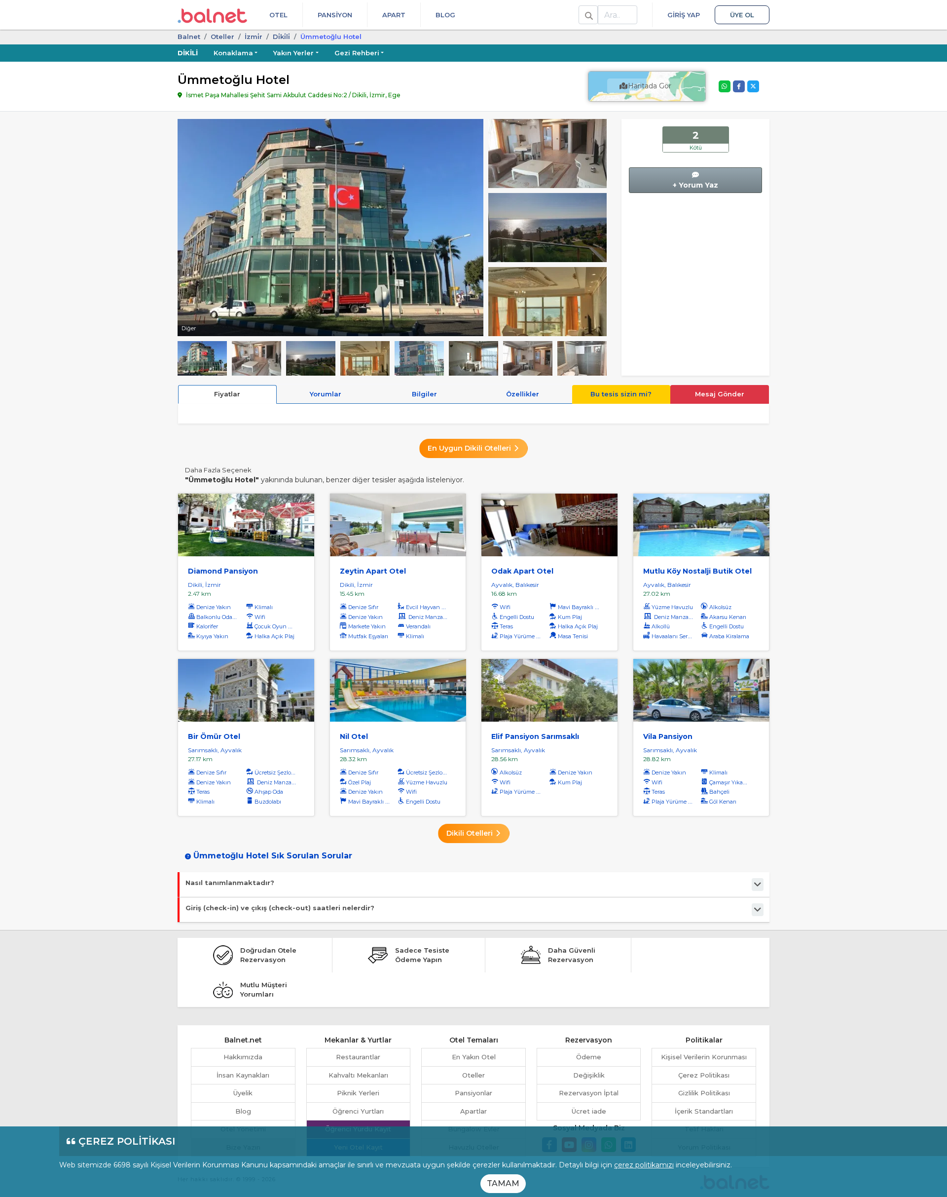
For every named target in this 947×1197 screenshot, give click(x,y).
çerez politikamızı (644, 1164)
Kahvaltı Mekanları (358, 1075)
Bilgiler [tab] (424, 394)
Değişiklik (589, 1075)
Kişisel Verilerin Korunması (704, 1057)
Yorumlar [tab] (325, 394)
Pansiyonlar (473, 1093)
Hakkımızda (242, 1057)
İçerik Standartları (704, 1111)
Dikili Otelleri (470, 833)
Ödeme (588, 1057)
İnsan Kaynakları (243, 1075)
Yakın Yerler (293, 53)
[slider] (547, 152)
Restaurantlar (358, 1057)
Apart (393, 15)
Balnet (189, 36)
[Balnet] (212, 15)
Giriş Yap (683, 15)
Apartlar (473, 1111)
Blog (445, 15)
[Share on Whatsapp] (724, 86)
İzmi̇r (253, 36)
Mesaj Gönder (719, 394)
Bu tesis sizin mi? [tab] (621, 394)
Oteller (222, 36)
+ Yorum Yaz (695, 185)
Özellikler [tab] (522, 394)
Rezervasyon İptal (589, 1093)
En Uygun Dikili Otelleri (470, 448)
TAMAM (503, 1183)
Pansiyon (335, 15)
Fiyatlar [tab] (227, 394)
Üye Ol (742, 15)
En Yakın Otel (474, 1057)
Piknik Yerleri (358, 1093)
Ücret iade (589, 1111)
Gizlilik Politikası (704, 1093)
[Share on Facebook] (739, 86)
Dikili (188, 53)
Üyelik (243, 1093)
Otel (278, 15)
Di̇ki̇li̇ (281, 36)
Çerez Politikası (703, 1075)
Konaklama (233, 53)
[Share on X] (753, 86)
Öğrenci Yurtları (358, 1111)
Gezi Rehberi (356, 53)
